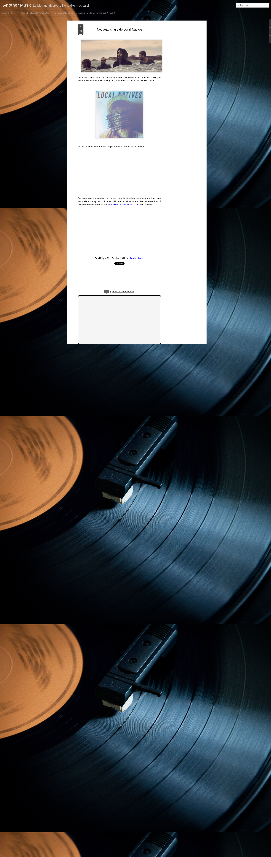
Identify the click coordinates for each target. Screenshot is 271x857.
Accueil (24, 13)
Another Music (137, 258)
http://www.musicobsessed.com (123, 204)
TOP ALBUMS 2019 (63, 13)
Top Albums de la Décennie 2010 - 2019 (95, 13)
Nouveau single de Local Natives (119, 29)
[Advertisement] (178, 74)
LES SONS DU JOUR (40, 13)
